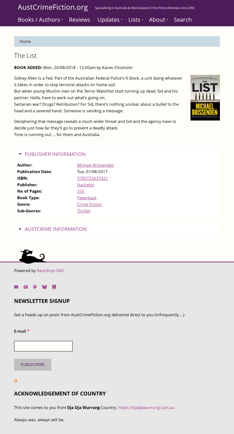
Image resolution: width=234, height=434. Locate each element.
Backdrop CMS (50, 270)
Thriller (84, 211)
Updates (108, 19)
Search (183, 19)
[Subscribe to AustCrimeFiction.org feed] (15, 381)
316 (80, 191)
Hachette (85, 185)
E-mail (21, 331)
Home (25, 41)
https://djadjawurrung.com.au (146, 407)
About (157, 19)
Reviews (79, 19)
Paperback (87, 197)
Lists (134, 19)
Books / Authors (39, 19)
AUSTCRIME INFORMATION (55, 229)
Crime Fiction (89, 204)
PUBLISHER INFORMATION (55, 154)
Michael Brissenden (95, 165)
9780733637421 (92, 178)
